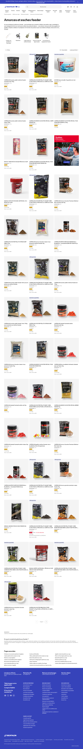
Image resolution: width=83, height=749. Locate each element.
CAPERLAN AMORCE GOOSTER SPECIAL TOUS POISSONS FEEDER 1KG (41, 365)
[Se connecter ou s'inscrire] (74, 6)
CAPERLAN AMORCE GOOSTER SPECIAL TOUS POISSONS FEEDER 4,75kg (66, 121)
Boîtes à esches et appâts (10, 665)
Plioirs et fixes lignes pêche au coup (63, 655)
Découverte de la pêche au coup (11, 661)
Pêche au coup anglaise (9, 657)
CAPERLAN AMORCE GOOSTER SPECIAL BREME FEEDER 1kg (66, 406)
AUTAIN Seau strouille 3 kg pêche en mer (64, 80)
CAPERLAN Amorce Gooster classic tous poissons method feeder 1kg (40, 242)
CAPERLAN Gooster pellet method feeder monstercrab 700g (15, 80)
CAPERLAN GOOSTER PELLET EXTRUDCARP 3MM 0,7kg (15, 242)
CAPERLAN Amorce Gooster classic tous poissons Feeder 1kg (15, 365)
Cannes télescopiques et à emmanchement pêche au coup (68, 663)
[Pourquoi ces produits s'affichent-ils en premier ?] (60, 50)
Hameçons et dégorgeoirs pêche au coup (39, 659)
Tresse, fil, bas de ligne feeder (37, 41)
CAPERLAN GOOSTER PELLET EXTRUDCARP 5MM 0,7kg (40, 324)
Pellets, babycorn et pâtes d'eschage (38, 663)
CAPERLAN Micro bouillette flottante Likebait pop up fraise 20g (66, 365)
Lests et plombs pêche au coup (11, 663)
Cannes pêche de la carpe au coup (12, 655)
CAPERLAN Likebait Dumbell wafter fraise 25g (16, 444)
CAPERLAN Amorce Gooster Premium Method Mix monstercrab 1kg (66, 201)
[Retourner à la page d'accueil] (12, 7)
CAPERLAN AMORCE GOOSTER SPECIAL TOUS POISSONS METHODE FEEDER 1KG (41, 162)
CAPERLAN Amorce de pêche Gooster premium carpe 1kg (14, 608)
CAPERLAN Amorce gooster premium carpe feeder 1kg (65, 486)
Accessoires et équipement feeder (46, 41)
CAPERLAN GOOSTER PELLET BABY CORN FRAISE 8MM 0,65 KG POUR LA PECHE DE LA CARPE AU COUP (40, 406)
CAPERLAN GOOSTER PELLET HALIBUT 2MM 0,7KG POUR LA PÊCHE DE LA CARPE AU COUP (41, 80)
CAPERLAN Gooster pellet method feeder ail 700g (66, 283)
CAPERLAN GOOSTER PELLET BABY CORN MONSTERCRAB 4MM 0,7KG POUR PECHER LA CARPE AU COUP (66, 569)
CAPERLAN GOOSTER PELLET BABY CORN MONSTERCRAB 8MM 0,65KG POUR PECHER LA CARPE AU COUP (66, 526)
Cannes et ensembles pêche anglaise (13, 659)
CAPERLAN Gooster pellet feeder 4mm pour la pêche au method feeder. (16, 283)
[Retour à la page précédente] (36, 621)
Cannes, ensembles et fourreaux (8, 42)
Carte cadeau (75, 11)
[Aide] (71, 6)
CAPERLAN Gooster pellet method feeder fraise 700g (15, 121)
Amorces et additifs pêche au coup (63, 661)
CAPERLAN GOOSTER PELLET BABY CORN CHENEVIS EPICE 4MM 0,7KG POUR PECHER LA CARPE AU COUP (16, 569)
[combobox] (74, 50)
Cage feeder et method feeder (27, 41)
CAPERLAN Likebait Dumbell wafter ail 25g (15, 405)
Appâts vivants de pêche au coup (62, 654)
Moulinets (18, 40)
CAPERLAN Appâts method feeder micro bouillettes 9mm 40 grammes (40, 445)
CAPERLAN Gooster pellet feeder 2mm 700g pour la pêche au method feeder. (16, 324)
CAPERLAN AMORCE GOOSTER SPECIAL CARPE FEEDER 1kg (41, 121)
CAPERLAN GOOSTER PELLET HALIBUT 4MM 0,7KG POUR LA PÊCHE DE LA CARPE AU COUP (41, 201)
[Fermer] (78, 2)
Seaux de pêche (33, 661)
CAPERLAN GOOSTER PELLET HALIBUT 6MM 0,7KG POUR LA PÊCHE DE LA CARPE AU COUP (41, 283)
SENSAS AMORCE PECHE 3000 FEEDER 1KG (15, 526)
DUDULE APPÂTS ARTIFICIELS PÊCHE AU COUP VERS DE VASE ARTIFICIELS (41, 569)
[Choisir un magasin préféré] (68, 6)
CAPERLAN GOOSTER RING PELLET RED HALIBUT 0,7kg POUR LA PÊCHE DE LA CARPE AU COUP (41, 608)
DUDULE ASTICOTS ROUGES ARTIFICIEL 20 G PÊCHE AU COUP (15, 201)
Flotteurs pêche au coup (60, 659)
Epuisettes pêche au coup (61, 657)
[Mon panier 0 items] (77, 6)
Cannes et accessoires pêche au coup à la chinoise (41, 665)
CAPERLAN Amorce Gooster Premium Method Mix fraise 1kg (66, 445)
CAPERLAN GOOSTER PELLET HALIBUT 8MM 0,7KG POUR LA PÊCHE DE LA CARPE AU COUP (41, 486)
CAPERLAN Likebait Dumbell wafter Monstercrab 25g (63, 324)
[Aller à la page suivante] (46, 621)
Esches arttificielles (34, 654)
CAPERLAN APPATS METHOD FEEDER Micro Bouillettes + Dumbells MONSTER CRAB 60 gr (66, 242)
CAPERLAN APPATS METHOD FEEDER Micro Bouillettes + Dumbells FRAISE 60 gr (15, 486)
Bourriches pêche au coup (36, 657)
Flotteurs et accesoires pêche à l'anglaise (14, 654)
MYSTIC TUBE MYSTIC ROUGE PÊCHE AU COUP (16, 161)
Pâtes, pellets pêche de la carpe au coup (39, 655)
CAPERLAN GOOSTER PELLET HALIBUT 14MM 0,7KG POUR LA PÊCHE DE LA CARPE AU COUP (41, 526)
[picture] (16, 66)
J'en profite (66, 162)
